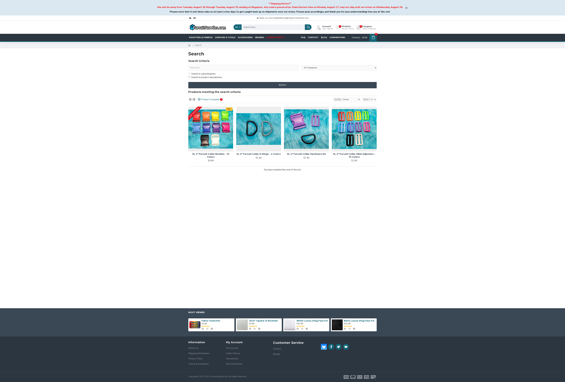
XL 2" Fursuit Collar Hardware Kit (306, 154)
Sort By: (338, 99)
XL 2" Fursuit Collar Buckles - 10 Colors (210, 155)
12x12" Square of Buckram (263, 320)
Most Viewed (196, 312)
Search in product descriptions (206, 77)
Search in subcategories (203, 73)
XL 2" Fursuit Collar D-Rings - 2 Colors (258, 154)
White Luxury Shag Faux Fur (312, 320)
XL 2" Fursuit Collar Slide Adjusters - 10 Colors (354, 155)
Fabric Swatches (211, 320)
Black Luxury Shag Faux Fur (359, 320)
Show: (366, 99)
